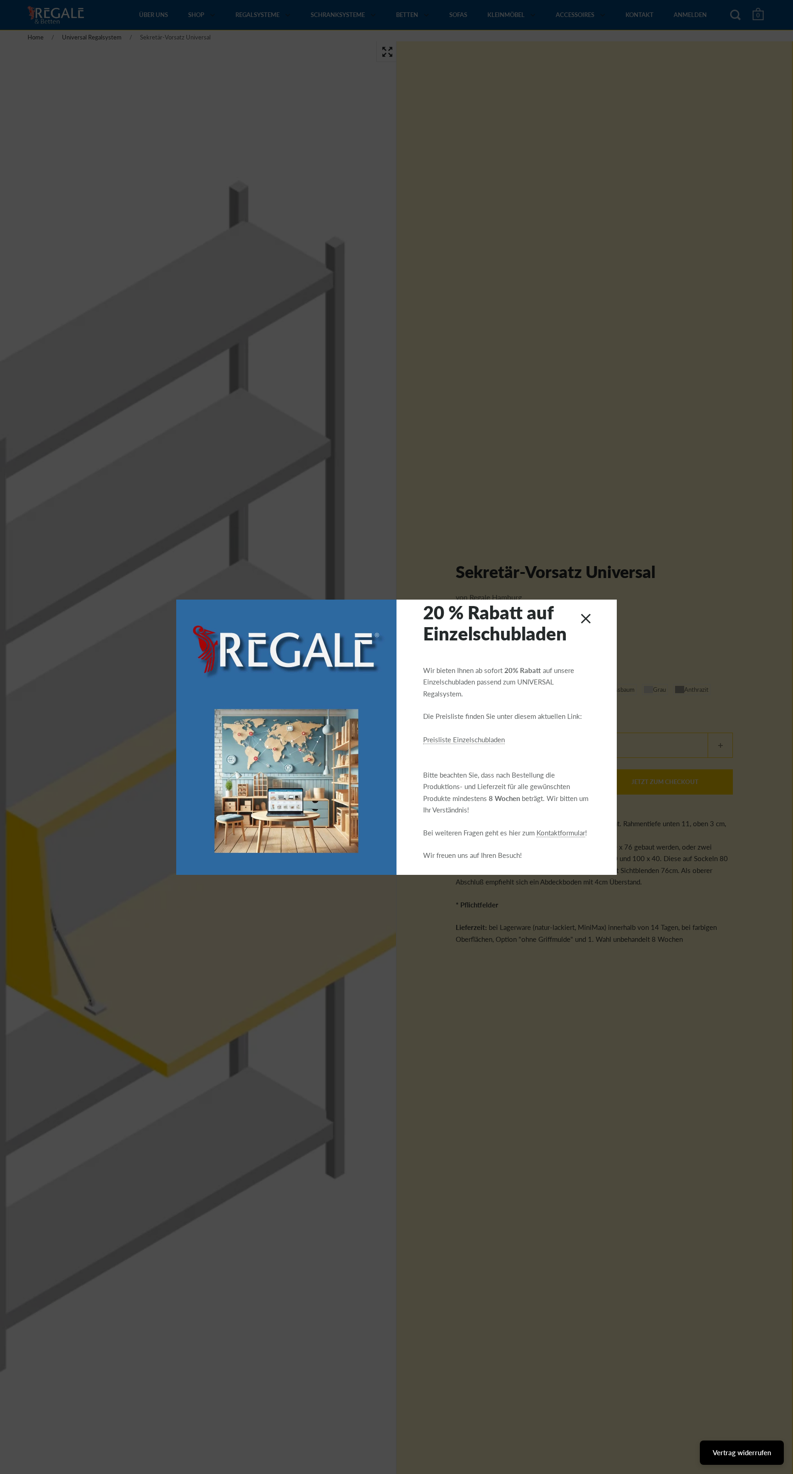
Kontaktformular (560, 833)
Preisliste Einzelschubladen (464, 739)
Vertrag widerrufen (742, 1452)
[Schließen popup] (586, 619)
